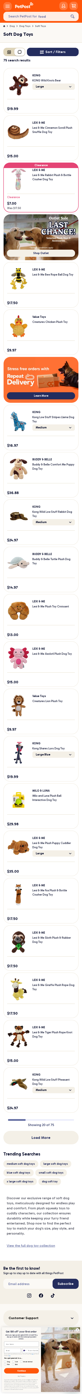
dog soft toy (50, 1181)
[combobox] (24, 1350)
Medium (41, 427)
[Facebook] (41, 1296)
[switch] (14, 52)
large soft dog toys (55, 1163)
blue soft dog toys (18, 1172)
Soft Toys (40, 26)
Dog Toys (24, 26)
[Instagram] (29, 1296)
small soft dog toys (51, 1172)
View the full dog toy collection (31, 1246)
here (33, 1353)
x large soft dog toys (20, 1181)
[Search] (72, 16)
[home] (24, 6)
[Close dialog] (77, 1330)
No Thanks (21, 1376)
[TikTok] (53, 1296)
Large (40, 86)
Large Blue (43, 754)
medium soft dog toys (21, 1163)
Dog (12, 26)
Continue (21, 1371)
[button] (41, 1318)
